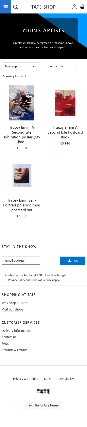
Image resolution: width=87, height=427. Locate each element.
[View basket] (82, 7)
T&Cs (47, 379)
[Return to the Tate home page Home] (43, 7)
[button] (15, 7)
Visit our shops (12, 309)
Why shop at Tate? (15, 303)
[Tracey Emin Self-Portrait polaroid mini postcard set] (21, 176)
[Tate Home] (43, 391)
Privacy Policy (16, 280)
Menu (6, 6)
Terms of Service (41, 280)
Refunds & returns (15, 350)
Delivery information (16, 331)
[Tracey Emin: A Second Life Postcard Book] (65, 103)
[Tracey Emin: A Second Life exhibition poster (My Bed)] (21, 103)
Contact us (9, 337)
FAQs (5, 344)
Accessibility (65, 379)
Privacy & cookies (25, 379)
